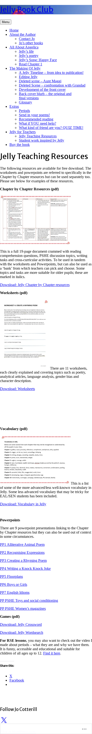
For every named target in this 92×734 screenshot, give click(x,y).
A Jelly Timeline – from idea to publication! (51, 73)
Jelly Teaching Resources (38, 136)
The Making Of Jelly (25, 68)
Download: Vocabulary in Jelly (23, 504)
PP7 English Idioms (14, 592)
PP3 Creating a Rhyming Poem (23, 560)
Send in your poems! (34, 115)
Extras (14, 106)
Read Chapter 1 (30, 64)
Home (14, 30)
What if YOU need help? (37, 123)
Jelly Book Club (26, 9)
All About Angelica (23, 47)
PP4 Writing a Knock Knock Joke (25, 568)
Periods (24, 111)
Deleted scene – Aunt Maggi (40, 81)
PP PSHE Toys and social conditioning (29, 600)
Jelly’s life (26, 51)
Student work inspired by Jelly (41, 140)
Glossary (25, 102)
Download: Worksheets (17, 389)
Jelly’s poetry (28, 56)
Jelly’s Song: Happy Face (38, 60)
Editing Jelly (28, 77)
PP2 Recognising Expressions (22, 552)
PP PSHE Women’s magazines (23, 608)
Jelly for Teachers (22, 132)
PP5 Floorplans (11, 576)
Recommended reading (36, 119)
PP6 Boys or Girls (13, 584)
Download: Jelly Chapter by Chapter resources (35, 285)
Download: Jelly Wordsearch (21, 632)
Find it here (51, 653)
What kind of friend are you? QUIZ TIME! (51, 128)
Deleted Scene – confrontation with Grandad (52, 85)
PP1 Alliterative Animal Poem (22, 545)
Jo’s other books (31, 43)
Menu (5, 22)
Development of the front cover (42, 90)
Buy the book (19, 145)
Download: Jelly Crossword (21, 624)
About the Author (22, 34)
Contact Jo (27, 39)
